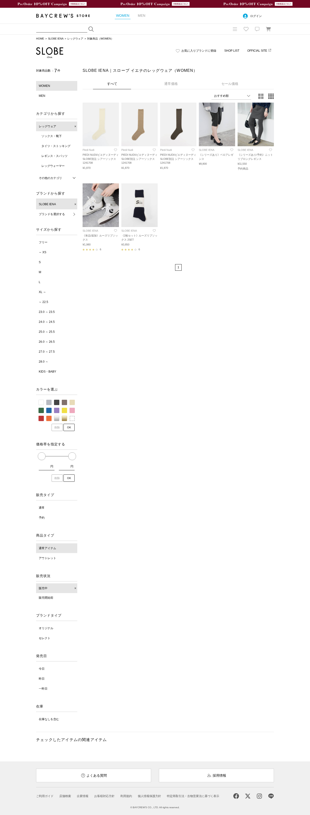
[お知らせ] (257, 29)
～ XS (42, 252)
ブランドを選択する (52, 214)
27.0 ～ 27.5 (47, 351)
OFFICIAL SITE (257, 50)
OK (69, 427)
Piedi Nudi (88, 149)
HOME (40, 38)
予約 (42, 517)
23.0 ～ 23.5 (47, 312)
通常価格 (171, 84)
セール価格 (229, 84)
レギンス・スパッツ (54, 156)
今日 (42, 668)
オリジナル (46, 628)
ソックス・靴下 (51, 136)
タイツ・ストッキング (55, 146)
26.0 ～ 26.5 (47, 341)
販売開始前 (46, 597)
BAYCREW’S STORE (66, 16)
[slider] (42, 456)
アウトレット (47, 558)
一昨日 (43, 688)
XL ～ (42, 292)
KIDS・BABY (47, 371)
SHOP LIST (231, 50)
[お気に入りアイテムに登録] (115, 149)
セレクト (44, 638)
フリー (43, 242)
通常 (42, 507)
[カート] (268, 29)
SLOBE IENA (55, 38)
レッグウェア (75, 38)
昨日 (42, 678)
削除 (57, 427)
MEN (42, 96)
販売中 (43, 588)
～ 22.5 (43, 302)
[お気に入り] (246, 29)
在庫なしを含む (49, 719)
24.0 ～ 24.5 (47, 322)
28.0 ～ (43, 361)
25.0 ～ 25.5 (47, 332)
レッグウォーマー (53, 166)
